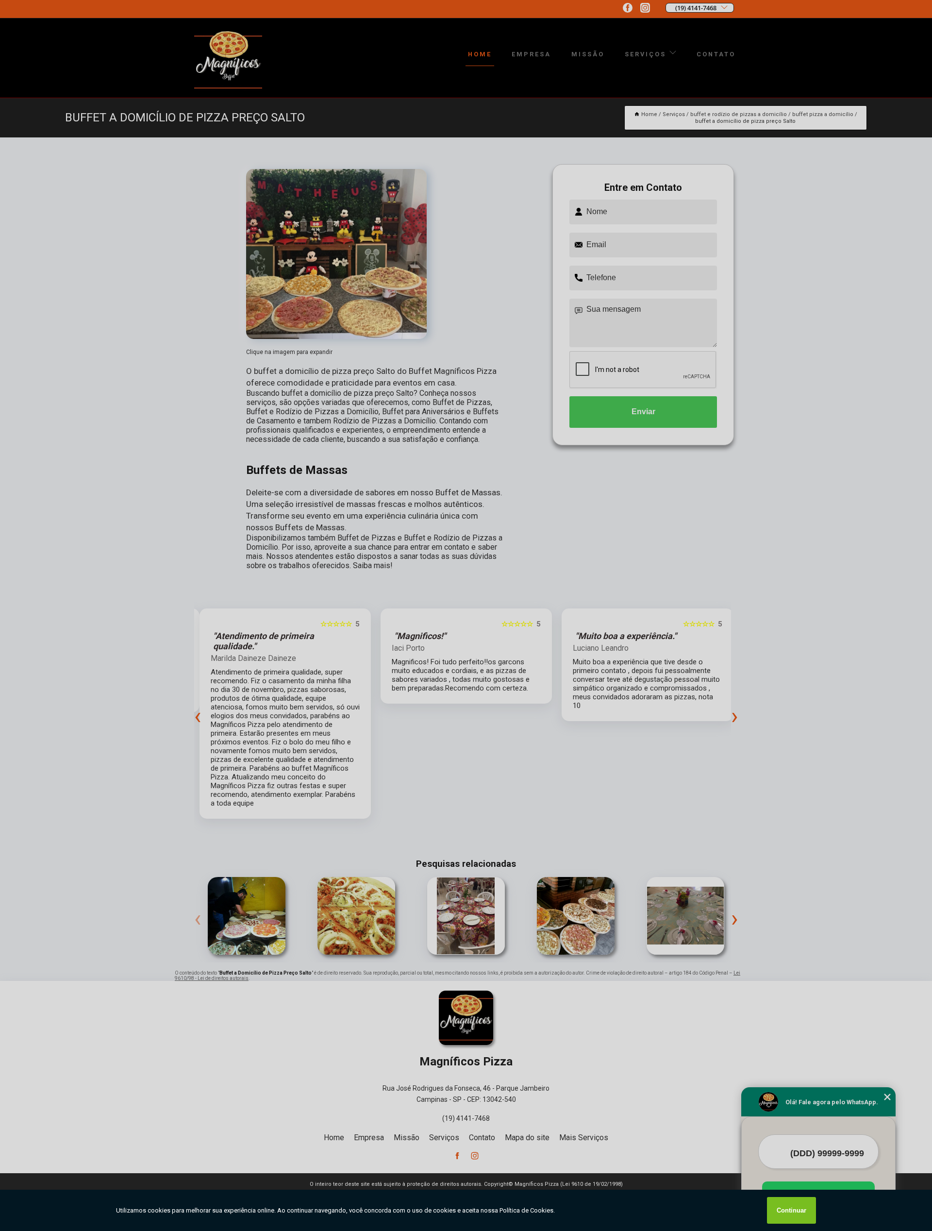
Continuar (791, 1210)
